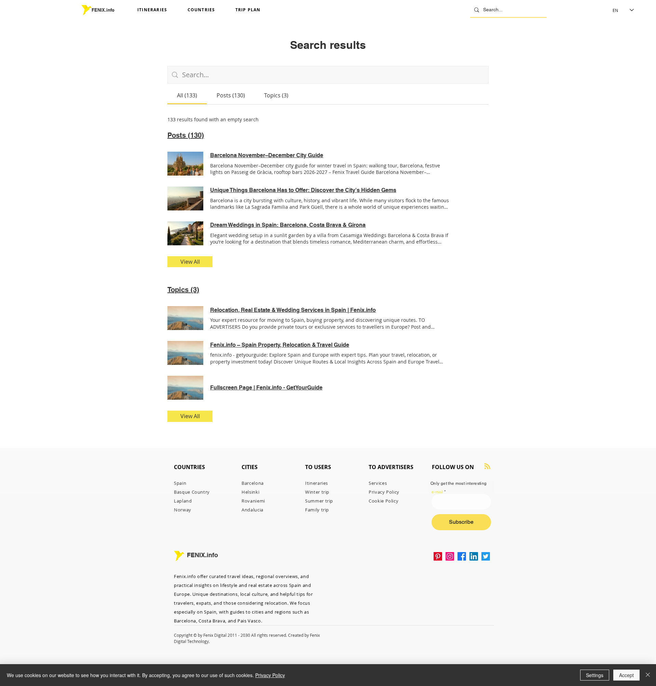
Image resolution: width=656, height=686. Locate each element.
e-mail (437, 492)
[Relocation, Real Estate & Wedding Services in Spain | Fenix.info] (185, 318)
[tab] (187, 95)
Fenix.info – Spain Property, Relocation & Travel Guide (279, 345)
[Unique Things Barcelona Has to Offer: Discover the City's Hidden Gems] (185, 198)
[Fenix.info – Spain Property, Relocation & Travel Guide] (185, 353)
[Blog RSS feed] (487, 466)
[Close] (648, 675)
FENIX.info (103, 10)
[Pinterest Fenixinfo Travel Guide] (438, 556)
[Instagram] (450, 556)
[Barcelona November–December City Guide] (185, 164)
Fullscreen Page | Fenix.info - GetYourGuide (266, 387)
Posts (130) (185, 135)
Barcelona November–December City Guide (266, 155)
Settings (594, 675)
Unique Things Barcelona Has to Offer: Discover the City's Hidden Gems (303, 190)
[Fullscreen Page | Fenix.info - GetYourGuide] (185, 388)
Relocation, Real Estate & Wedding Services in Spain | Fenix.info (293, 310)
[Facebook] (461, 556)
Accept (626, 675)
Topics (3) (183, 290)
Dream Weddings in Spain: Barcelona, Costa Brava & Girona (288, 225)
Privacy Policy (270, 675)
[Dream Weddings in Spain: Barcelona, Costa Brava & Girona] (185, 233)
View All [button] (190, 261)
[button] (160, 10)
